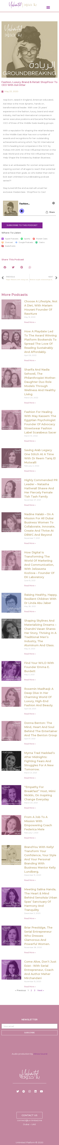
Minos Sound (40, 1054)
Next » (40, 990)
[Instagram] (29, 1091)
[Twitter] (17, 1091)
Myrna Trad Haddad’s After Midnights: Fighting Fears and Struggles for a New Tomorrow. (39, 761)
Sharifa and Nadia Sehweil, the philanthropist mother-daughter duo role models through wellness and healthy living (40, 382)
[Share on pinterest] (21, 267)
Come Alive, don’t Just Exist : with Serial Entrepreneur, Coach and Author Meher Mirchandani (40, 970)
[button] (48, 7)
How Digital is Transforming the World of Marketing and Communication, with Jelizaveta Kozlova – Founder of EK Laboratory (39, 565)
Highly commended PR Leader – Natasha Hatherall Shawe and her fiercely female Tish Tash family (40, 488)
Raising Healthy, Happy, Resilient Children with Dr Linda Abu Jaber (40, 599)
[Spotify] (23, 1091)
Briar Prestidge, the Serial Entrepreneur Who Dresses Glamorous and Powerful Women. (38, 936)
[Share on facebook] (5, 267)
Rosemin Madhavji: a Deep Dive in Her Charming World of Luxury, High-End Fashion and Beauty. (38, 697)
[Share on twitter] (13, 267)
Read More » (30, 322)
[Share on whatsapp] (29, 267)
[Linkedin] (35, 1091)
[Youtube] (41, 1091)
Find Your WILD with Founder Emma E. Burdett (39, 667)
